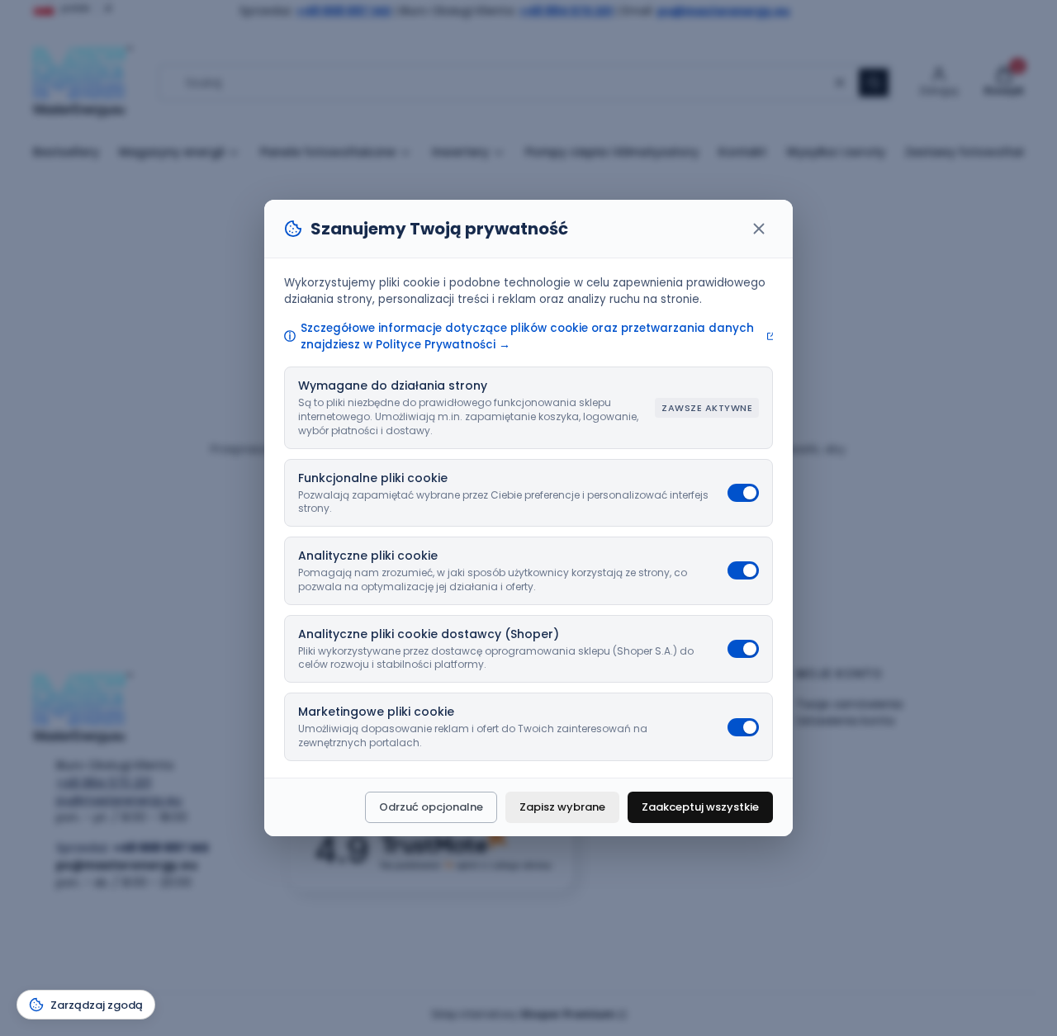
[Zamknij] (759, 229)
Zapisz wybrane (562, 807)
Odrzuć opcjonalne (431, 807)
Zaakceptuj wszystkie (700, 807)
